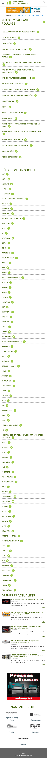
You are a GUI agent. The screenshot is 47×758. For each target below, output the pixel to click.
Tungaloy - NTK (37, 15)
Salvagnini (8, 501)
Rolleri (6, 492)
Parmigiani (7, 462)
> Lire (43, 608)
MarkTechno (8, 410)
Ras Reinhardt (9, 482)
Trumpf (6, 551)
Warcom (7, 575)
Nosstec (7, 447)
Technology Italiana (12, 541)
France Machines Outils (13, 341)
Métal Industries (18, 15)
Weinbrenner (9, 580)
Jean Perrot (8, 386)
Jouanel (6, 396)
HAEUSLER (7, 361)
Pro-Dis (27, 15)
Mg (4, 430)
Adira (6, 179)
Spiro (5, 526)
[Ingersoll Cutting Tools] (23, 10)
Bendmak (7, 208)
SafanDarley (9, 496)
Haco (5, 356)
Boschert (7, 223)
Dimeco (6, 287)
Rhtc (5, 487)
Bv (4, 233)
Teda (5, 546)
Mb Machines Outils (11, 425)
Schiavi (6, 506)
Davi (5, 268)
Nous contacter (23, 751)
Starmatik (7, 531)
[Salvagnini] (23, 686)
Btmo (5, 228)
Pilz (5, 467)
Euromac (7, 322)
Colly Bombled (9, 258)
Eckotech (7, 302)
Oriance (6, 457)
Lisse (5, 400)
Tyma (5, 556)
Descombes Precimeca (12, 277)
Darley (6, 263)
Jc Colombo (8, 381)
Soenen (6, 521)
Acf (5, 174)
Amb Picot (7, 194)
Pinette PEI (7, 472)
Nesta (6, 442)
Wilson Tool (8, 590)
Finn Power (8, 336)
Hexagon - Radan (10, 366)
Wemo (6, 585)
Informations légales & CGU (23, 755)
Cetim (5, 243)
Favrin (6, 332)
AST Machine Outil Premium (14, 199)
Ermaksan (7, 312)
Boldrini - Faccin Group (13, 218)
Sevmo (6, 511)
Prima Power (9, 477)
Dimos (6, 292)
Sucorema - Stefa (10, 536)
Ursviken (7, 565)
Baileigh (6, 204)
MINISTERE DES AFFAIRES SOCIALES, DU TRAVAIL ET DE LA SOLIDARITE (23, 436)
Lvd (5, 405)
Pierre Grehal (9, 351)
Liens (23, 753)
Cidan (5, 248)
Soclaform (8, 516)
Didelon (6, 282)
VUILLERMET (8, 570)
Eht (5, 307)
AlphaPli (7, 184)
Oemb (5, 452)
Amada (6, 189)
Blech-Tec (7, 213)
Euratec (6, 317)
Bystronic (8, 238)
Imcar (5, 371)
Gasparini (7, 346)
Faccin (6, 327)
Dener (6, 272)
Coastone (7, 253)
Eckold (6, 297)
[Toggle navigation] (3, 3)
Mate (5, 415)
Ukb (5, 560)
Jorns (5, 391)
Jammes (6, 376)
